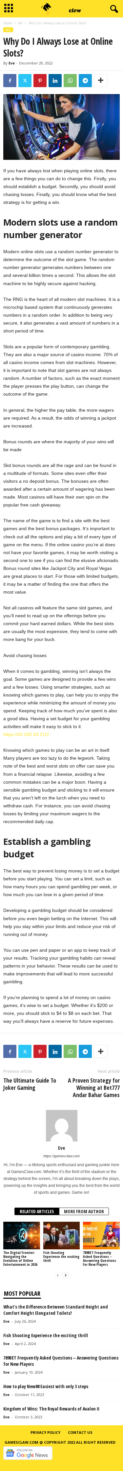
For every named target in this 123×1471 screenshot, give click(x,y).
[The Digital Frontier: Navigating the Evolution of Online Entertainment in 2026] (21, 1235)
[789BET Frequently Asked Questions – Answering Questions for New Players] (101, 1235)
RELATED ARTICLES (37, 1211)
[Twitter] (24, 80)
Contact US (80, 1432)
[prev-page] (57, 1275)
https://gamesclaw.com (61, 1156)
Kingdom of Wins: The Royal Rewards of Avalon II (51, 1409)
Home (7, 23)
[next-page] (65, 1275)
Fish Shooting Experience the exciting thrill (61, 1256)
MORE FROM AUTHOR (84, 1211)
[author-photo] (61, 1125)
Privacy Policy (45, 1432)
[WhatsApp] (70, 80)
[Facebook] (9, 80)
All (20, 23)
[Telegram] (85, 80)
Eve (12, 63)
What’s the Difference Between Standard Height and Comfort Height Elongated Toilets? (55, 1310)
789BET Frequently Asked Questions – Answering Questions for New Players (99, 1258)
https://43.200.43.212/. (26, 734)
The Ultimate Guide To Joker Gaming (29, 1084)
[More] (101, 80)
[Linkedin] (55, 80)
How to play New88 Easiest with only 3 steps (45, 1386)
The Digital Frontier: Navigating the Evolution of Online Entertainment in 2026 (20, 1258)
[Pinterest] (40, 80)
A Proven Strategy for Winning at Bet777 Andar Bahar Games (94, 1087)
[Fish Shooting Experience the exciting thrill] (61, 1235)
